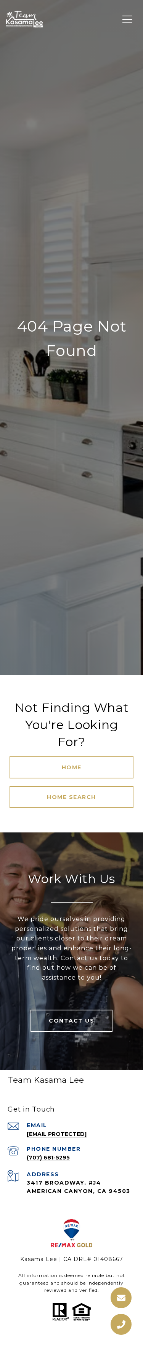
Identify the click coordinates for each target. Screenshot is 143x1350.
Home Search (71, 797)
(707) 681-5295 (48, 1157)
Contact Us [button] (71, 1020)
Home (72, 767)
